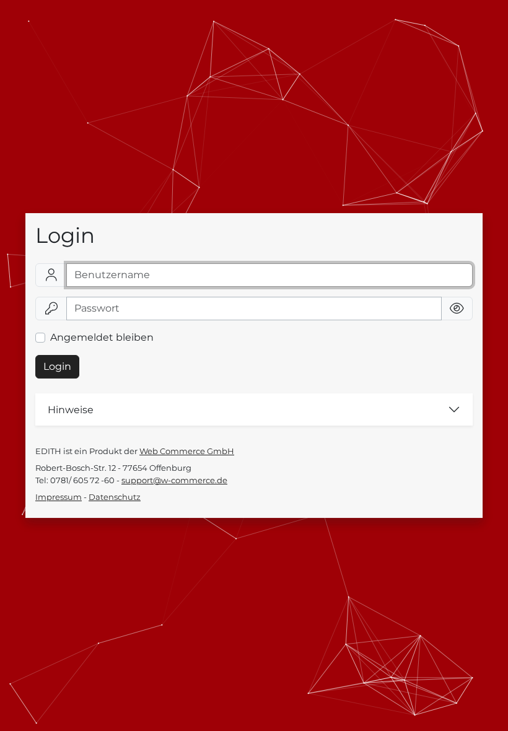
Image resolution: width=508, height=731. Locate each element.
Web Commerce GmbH (186, 451)
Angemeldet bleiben (102, 337)
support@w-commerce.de (174, 480)
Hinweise (71, 410)
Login (57, 366)
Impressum (58, 497)
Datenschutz (115, 497)
